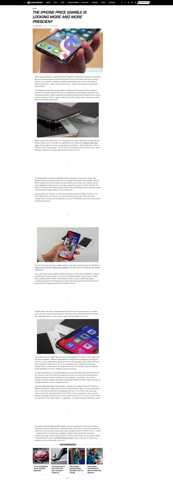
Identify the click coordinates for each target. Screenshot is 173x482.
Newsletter (144, 2)
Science (95, 2)
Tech (55, 2)
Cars (62, 2)
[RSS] (135, 2)
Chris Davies (38, 26)
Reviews (112, 2)
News (48, 2)
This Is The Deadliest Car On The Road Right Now (41, 468)
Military (85, 2)
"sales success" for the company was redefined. (52, 268)
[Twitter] (125, 2)
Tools (103, 2)
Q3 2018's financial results (63, 438)
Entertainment (73, 2)
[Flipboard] (132, 2)
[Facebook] (121, 2)
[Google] (128, 2)
